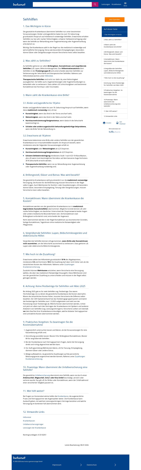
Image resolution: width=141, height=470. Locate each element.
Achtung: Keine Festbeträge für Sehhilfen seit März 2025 (114, 84)
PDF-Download (122, 123)
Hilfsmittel (49, 76)
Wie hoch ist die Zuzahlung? (114, 78)
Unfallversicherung (42, 375)
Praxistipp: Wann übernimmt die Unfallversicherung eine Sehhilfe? (112, 103)
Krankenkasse (63, 396)
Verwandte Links (111, 116)
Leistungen (105, 4)
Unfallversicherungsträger (33, 424)
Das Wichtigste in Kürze (113, 35)
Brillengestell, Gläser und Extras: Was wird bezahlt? (113, 53)
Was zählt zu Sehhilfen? (113, 40)
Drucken (108, 123)
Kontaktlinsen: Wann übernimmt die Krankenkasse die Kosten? (114, 61)
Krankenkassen (29, 421)
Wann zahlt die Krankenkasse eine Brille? (112, 46)
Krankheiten (116, 4)
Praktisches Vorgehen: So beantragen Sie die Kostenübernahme (113, 92)
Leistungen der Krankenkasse (34, 428)
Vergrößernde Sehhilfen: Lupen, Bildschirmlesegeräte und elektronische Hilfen (114, 71)
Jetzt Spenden (114, 19)
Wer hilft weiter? (111, 111)
